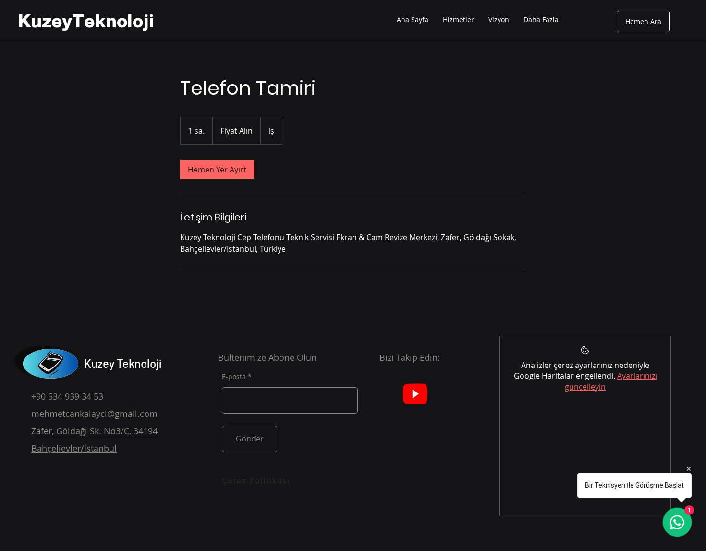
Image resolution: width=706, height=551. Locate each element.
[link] (217, 169)
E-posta (234, 376)
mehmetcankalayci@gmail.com (94, 413)
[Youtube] (414, 393)
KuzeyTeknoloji (86, 21)
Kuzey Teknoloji (122, 363)
